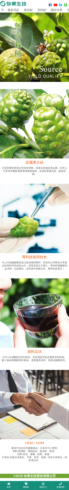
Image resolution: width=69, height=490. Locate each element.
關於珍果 (56, 10)
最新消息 (13, 10)
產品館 (28, 10)
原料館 (41, 10)
